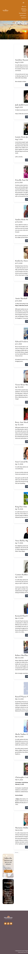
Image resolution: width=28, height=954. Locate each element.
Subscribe (8, 871)
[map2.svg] (8, 923)
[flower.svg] (11, 923)
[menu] (23, 2)
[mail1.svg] (5, 923)
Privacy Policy (20, 952)
